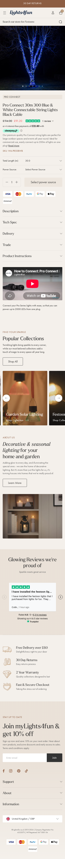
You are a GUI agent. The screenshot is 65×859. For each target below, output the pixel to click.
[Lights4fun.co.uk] (21, 12)
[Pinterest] (18, 771)
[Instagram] (10, 771)
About (7, 793)
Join (54, 757)
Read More (13, 145)
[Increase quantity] (18, 182)
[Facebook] (4, 771)
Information (11, 804)
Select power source (43, 182)
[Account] (53, 13)
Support (8, 782)
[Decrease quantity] (5, 182)
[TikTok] (26, 771)
